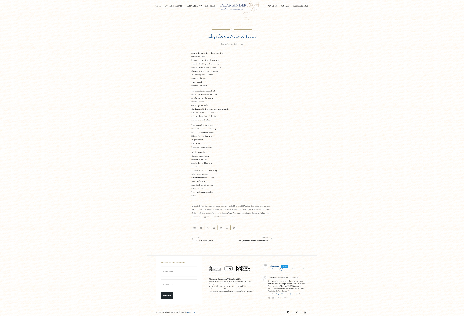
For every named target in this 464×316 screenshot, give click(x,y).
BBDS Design (191, 312)
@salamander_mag (283, 278)
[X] (297, 312)
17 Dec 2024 (294, 278)
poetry (240, 44)
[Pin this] (221, 227)
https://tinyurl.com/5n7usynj (286, 294)
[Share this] (201, 227)
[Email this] (194, 227)
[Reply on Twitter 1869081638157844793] (270, 298)
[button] (162, 6)
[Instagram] (305, 312)
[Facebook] (288, 312)
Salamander (272, 277)
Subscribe (167, 295)
